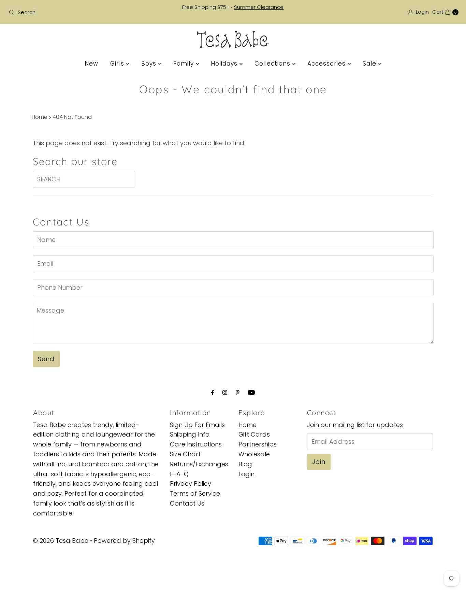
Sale (370, 63)
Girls (118, 63)
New (91, 63)
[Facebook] (212, 393)
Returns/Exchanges (199, 464)
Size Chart (185, 454)
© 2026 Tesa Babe (60, 540)
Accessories (327, 63)
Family (184, 63)
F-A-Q (179, 474)
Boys (149, 63)
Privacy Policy (190, 484)
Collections (273, 63)
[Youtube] (251, 393)
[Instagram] (224, 393)
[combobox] (80, 12)
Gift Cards (254, 434)
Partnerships (257, 444)
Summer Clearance (258, 7)
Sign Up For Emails (197, 424)
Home (39, 117)
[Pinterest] (237, 393)
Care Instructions (196, 444)
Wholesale (254, 454)
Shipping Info (189, 434)
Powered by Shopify (124, 540)
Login (246, 474)
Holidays (225, 63)
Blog (245, 464)
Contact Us (187, 503)
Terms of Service (195, 493)
